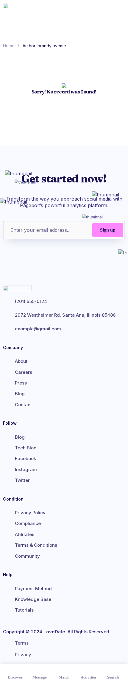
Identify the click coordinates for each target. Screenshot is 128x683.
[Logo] (33, 7)
